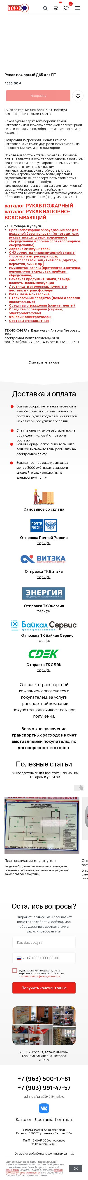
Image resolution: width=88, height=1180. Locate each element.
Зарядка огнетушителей (30, 249)
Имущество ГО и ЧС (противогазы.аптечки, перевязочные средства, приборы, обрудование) (45, 271)
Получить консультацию (44, 987)
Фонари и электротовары (30, 317)
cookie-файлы (12, 1169)
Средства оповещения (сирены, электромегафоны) (36, 311)
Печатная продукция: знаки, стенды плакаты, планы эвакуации (39, 281)
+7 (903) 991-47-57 (44, 1088)
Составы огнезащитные (29, 320)
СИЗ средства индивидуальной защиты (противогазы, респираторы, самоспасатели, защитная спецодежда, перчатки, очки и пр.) (43, 258)
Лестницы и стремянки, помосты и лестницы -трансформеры (38, 288)
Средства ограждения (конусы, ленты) (42, 305)
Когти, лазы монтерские (29, 294)
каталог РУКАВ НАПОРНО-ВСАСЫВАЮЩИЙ (37, 214)
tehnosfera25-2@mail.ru (44, 1096)
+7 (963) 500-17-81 (44, 1079)
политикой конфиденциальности (40, 976)
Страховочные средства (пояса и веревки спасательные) (44, 300)
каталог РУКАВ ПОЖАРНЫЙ (39, 205)
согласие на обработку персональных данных (34, 1171)
